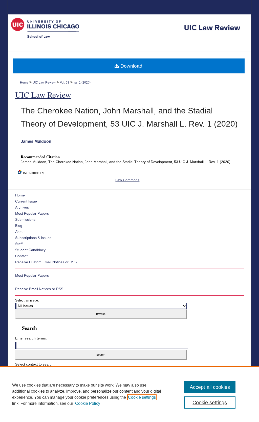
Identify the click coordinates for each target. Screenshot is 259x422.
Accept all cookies (210, 387)
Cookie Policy (87, 403)
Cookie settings (142, 397)
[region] (129, 394)
